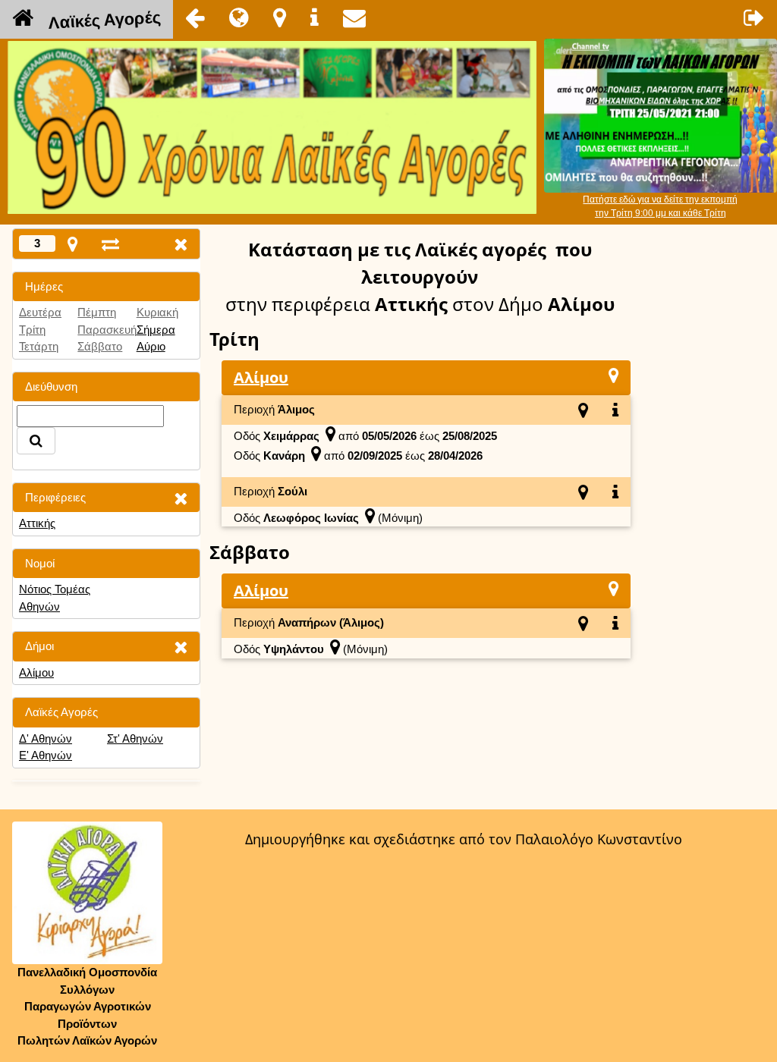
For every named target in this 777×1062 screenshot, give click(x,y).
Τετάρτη (38, 346)
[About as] (314, 17)
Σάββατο (99, 346)
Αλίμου (36, 672)
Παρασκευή (107, 329)
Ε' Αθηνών (45, 755)
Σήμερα (156, 329)
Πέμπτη (96, 312)
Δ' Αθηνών (45, 738)
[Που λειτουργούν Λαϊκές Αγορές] (279, 17)
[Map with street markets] (72, 244)
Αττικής (37, 523)
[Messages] (354, 17)
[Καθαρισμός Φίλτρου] (180, 498)
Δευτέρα (40, 312)
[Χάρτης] (613, 375)
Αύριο (151, 346)
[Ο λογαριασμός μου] (754, 17)
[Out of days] (110, 244)
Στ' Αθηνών (135, 738)
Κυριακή (157, 312)
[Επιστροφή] (195, 17)
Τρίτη (32, 329)
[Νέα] (239, 17)
